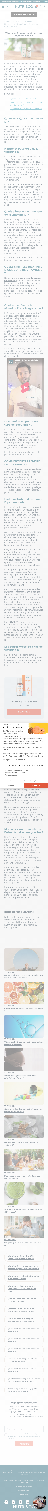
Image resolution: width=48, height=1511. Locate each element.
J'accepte (36, 785)
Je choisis (12, 785)
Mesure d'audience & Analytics (15, 773)
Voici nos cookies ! (11, 775)
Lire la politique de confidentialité (14, 760)
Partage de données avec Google (16, 770)
